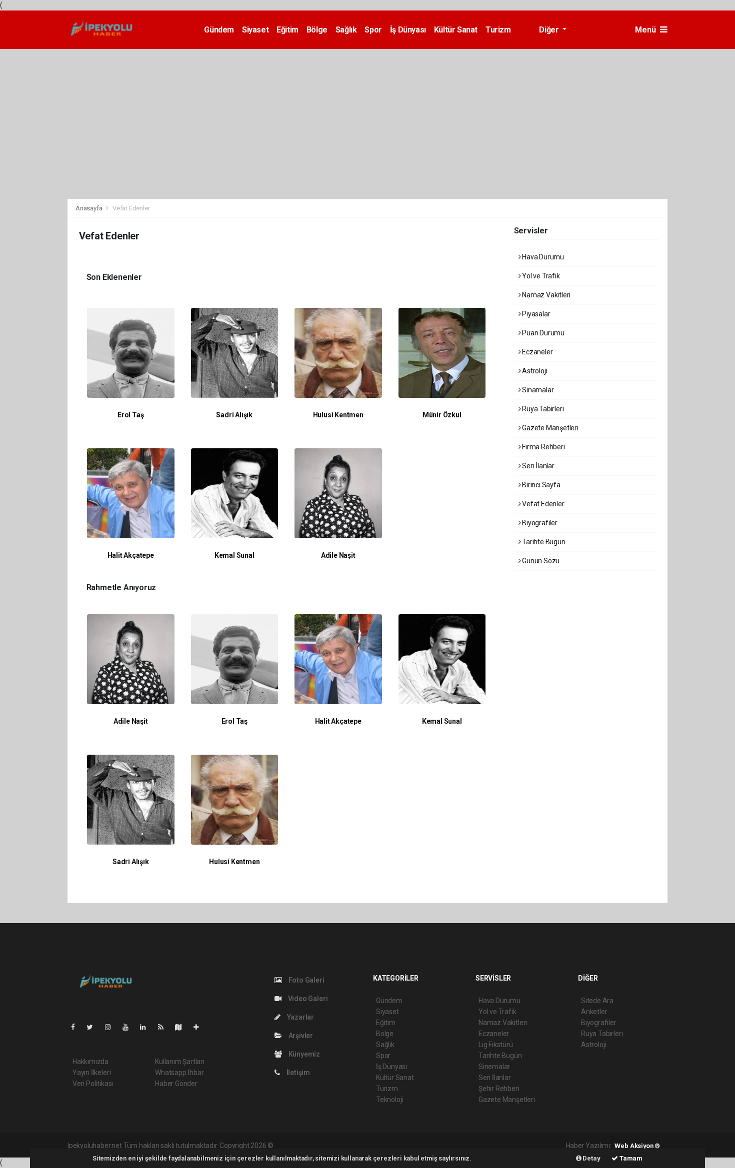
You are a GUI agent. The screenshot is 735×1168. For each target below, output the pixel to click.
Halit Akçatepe (131, 555)
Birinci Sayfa (540, 485)
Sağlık (346, 29)
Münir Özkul (442, 415)
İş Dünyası (408, 29)
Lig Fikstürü (495, 1045)
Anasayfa (90, 208)
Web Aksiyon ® (637, 1146)
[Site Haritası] (182, 1027)
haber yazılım (419, 1146)
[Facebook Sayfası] (77, 1027)
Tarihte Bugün (542, 542)
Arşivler (300, 1036)
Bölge (317, 29)
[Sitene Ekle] (200, 1027)
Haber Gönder (176, 1084)
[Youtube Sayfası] (129, 1027)
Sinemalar (494, 1067)
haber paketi (338, 1146)
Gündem (219, 29)
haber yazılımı (296, 1146)
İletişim (297, 1073)
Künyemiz (303, 1054)
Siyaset (255, 29)
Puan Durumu (542, 333)
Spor (373, 29)
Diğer (549, 29)
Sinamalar (537, 390)
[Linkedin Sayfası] (147, 1027)
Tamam (630, 1158)
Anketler (594, 1012)
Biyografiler (539, 523)
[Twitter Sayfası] (93, 1027)
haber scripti (378, 1146)
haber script (458, 1146)
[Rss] (165, 1027)
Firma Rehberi (542, 447)
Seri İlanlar (537, 466)
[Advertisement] (368, 124)
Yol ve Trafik (540, 276)
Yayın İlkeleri (91, 1073)
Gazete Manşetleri (549, 428)
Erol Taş (131, 415)
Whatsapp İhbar (179, 1073)
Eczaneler (536, 352)
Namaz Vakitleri (545, 295)
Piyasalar (535, 314)
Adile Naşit (338, 555)
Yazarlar (300, 1017)
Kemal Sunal (234, 555)
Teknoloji (389, 1100)
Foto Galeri (305, 980)
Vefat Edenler (542, 504)
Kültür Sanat (456, 29)
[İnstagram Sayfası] (112, 1027)
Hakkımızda (90, 1062)
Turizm (498, 29)
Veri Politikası (92, 1084)
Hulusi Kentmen (338, 415)
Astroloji (533, 371)
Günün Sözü (540, 561)
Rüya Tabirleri (542, 409)
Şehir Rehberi (499, 1089)
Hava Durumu (542, 257)
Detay (591, 1158)
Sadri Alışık (234, 415)
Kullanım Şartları (179, 1062)
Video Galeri (307, 999)
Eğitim (287, 29)
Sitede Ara (597, 1001)
